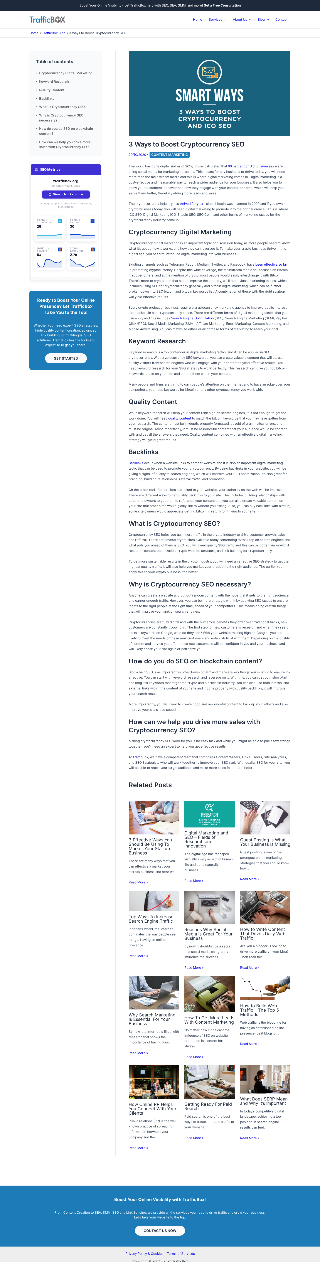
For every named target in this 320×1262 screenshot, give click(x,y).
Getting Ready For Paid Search (208, 1106)
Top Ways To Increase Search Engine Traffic (151, 919)
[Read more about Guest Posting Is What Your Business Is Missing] (265, 817)
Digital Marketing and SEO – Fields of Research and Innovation (206, 839)
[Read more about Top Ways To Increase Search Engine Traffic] (154, 900)
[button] (224, 19)
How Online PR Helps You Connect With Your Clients (152, 1109)
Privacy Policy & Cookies (144, 1254)
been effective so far (271, 264)
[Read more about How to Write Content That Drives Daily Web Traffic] (265, 907)
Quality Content (51, 90)
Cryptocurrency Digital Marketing (65, 73)
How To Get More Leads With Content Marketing (209, 1020)
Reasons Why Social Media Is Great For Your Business (208, 934)
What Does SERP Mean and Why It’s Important (264, 1101)
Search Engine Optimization (192, 318)
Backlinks (46, 98)
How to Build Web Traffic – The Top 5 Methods (259, 1010)
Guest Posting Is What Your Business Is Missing (265, 842)
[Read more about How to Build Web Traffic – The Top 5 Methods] (265, 988)
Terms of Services (181, 1254)
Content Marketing (169, 155)
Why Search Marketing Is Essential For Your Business (152, 1019)
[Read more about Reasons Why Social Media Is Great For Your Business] (209, 907)
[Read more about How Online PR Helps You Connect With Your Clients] (154, 1082)
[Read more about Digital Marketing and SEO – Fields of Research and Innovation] (209, 814)
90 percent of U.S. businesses (251, 166)
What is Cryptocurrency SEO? (63, 107)
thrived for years (192, 204)
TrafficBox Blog (54, 33)
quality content (179, 418)
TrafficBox (140, 757)
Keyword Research (54, 81)
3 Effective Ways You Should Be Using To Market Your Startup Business (150, 846)
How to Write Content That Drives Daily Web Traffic (262, 934)
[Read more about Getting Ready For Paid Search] (209, 1082)
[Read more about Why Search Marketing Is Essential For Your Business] (154, 992)
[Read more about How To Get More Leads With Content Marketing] (209, 994)
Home (34, 33)
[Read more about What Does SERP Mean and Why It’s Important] (265, 1079)
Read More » (138, 882)
